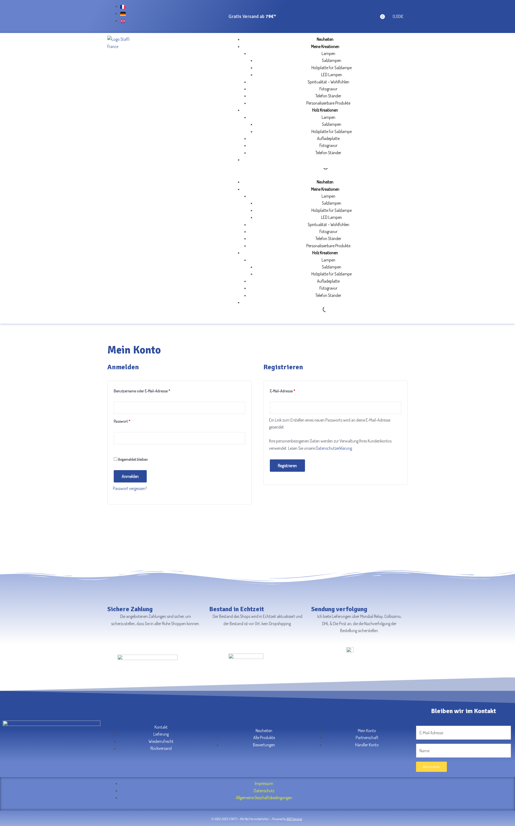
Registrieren (287, 465)
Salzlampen (331, 60)
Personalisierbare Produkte (328, 103)
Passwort (131, 420)
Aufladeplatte (328, 138)
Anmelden (130, 476)
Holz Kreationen (325, 110)
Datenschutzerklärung (334, 448)
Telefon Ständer (328, 95)
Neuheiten (325, 39)
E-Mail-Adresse (291, 390)
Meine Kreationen (325, 46)
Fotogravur (328, 88)
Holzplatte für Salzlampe (331, 67)
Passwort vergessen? (130, 488)
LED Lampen (331, 74)
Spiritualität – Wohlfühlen (328, 81)
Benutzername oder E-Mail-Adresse (151, 390)
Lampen (328, 53)
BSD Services (294, 819)
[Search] (321, 166)
